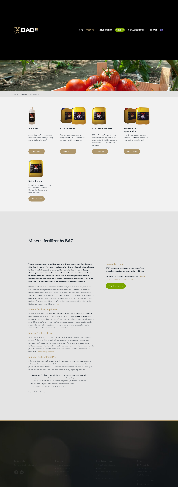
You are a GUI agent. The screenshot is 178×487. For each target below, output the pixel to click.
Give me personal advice (107, 478)
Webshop (120, 30)
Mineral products (63, 468)
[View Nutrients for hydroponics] (137, 116)
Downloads (102, 468)
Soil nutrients (35, 181)
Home (80, 30)
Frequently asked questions (108, 471)
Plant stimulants (63, 471)
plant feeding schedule (46, 351)
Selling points (106, 30)
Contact (153, 30)
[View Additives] (41, 116)
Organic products (63, 465)
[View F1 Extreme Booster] (105, 116)
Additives (33, 128)
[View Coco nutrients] (73, 116)
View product (37, 151)
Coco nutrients (67, 128)
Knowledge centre (136, 30)
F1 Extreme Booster (102, 128)
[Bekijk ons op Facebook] (16, 472)
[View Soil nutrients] (41, 168)
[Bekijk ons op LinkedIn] (22, 472)
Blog (99, 475)
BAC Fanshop (62, 475)
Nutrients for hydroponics (130, 130)
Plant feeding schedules (106, 465)
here (57, 304)
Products (90, 30)
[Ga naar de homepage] (26, 30)
